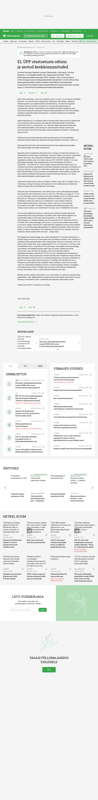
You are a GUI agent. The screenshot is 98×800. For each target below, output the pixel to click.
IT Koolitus (74, 493)
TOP (16, 393)
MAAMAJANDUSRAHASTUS (26, 47)
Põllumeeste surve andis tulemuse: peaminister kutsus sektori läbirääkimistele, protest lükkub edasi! (69, 438)
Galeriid (30, 41)
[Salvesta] (43, 380)
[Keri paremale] (79, 343)
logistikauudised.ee (43, 31)
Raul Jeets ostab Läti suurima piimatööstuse (89, 161)
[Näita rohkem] (84, 31)
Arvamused (22, 41)
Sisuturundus (46, 41)
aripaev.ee (20, 31)
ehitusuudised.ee (77, 31)
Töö (53, 41)
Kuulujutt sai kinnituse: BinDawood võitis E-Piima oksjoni (12, 576)
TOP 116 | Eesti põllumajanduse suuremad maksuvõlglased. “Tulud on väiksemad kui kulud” (28, 398)
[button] (23, 610)
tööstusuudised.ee (30, 31)
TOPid (37, 41)
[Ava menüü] (12, 31)
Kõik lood (13, 41)
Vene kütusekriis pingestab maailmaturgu (70, 417)
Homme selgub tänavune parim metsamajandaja (73, 449)
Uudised (18, 408)
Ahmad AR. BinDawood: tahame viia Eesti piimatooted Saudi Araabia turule (27, 413)
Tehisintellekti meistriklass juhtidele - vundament (38, 498)
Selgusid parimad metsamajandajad (68, 390)
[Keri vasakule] (36, 343)
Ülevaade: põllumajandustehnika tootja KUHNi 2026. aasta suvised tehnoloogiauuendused (52, 344)
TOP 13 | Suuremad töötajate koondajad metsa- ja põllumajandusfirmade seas (26, 439)
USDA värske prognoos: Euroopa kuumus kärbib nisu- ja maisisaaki (89, 198)
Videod (67, 41)
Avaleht (6, 41)
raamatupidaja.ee (65, 31)
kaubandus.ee (54, 31)
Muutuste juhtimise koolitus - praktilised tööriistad (78, 498)
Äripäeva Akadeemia (38, 493)
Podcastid (60, 41)
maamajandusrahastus (25, 322)
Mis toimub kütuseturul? (63, 398)
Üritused (74, 41)
